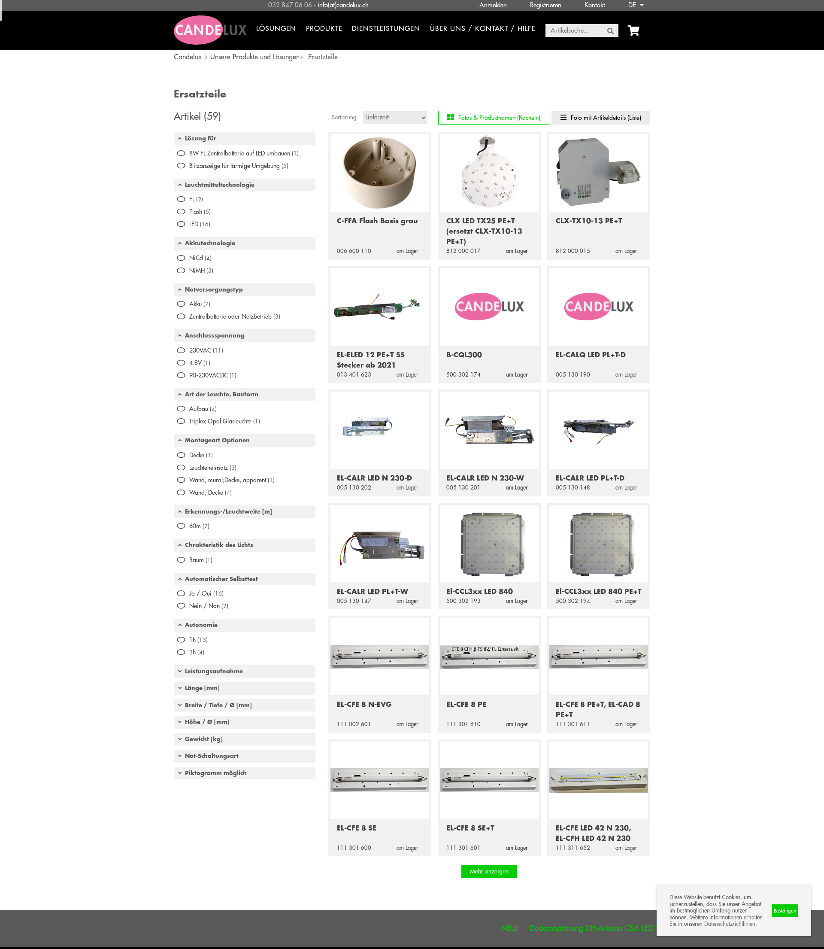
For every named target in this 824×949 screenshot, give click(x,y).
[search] (610, 30)
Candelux (188, 57)
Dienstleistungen (386, 28)
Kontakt (595, 5)
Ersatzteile (323, 57)
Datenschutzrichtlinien (729, 924)
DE (633, 5)
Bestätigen (785, 910)
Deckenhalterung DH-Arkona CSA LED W (572, 928)
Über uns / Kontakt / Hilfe (483, 28)
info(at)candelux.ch (343, 5)
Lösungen (276, 28)
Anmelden (493, 5)
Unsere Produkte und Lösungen (255, 57)
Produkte (324, 28)
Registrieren (545, 5)
